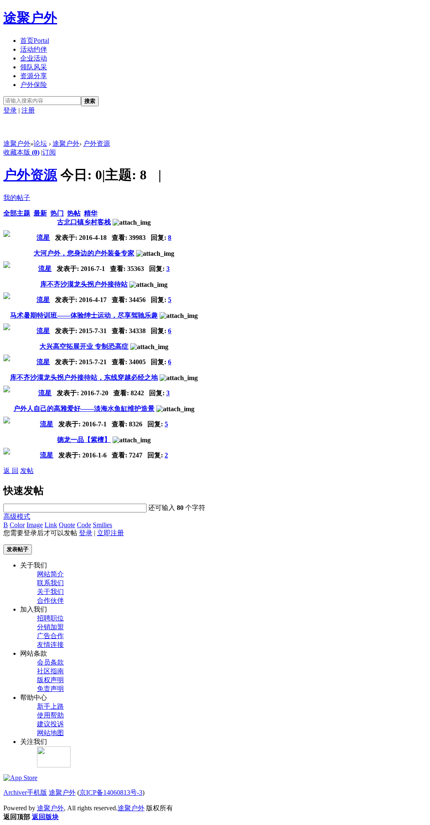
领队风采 (33, 67)
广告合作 (50, 635)
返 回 (10, 470)
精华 (90, 213)
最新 (40, 213)
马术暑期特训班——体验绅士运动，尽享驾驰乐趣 (84, 315)
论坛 (40, 143)
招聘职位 (50, 618)
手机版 (37, 792)
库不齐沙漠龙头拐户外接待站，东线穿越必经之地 (84, 377)
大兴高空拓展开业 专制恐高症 (83, 346)
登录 (10, 110)
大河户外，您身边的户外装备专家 (84, 253)
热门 (57, 213)
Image (34, 524)
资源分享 (33, 75)
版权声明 (50, 679)
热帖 (74, 213)
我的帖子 (16, 197)
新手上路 (50, 706)
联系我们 (50, 582)
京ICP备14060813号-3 (110, 792)
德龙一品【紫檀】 (84, 439)
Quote (67, 524)
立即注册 (110, 532)
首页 (34, 40)
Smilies (102, 524)
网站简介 (50, 574)
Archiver (15, 792)
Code (84, 524)
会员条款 (50, 662)
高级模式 (16, 516)
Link (51, 524)
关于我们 (50, 591)
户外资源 (96, 143)
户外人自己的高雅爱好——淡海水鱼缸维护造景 (84, 408)
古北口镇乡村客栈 (84, 222)
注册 (28, 110)
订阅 (49, 152)
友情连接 (50, 644)
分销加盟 (50, 627)
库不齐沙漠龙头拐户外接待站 (84, 284)
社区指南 (50, 671)
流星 (43, 237)
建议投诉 (50, 724)
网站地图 (50, 732)
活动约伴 (33, 49)
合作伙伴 (50, 600)
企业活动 (33, 58)
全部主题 (16, 213)
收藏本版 (21, 152)
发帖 (27, 470)
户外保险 (33, 84)
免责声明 (50, 688)
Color (17, 524)
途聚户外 (30, 17)
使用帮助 (50, 715)
